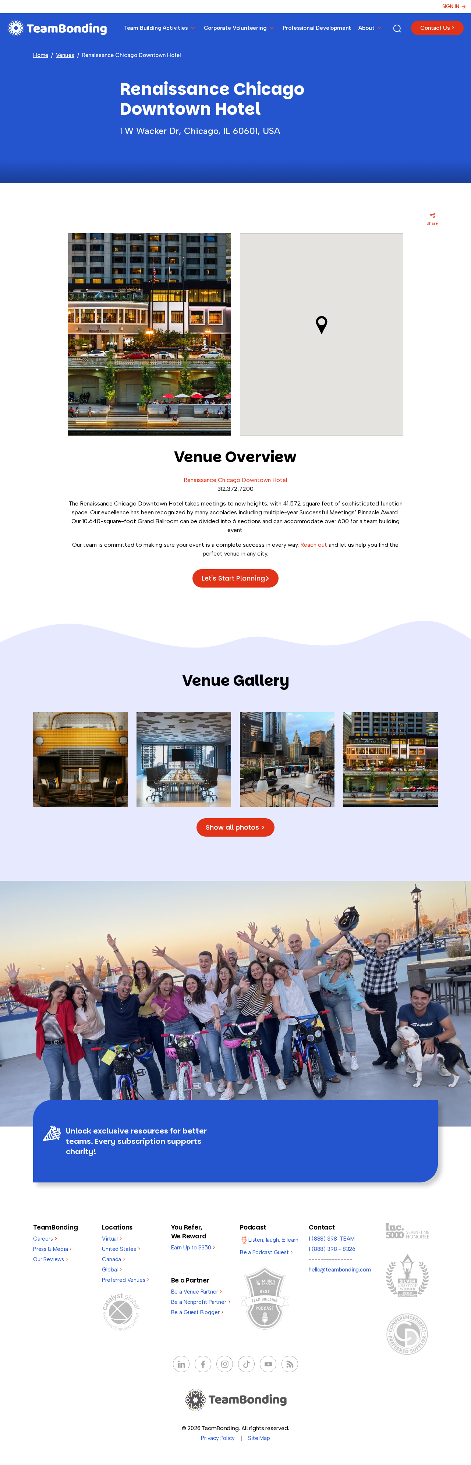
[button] (321, 325)
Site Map (259, 1438)
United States (121, 1249)
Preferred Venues (125, 1280)
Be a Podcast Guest (266, 1252)
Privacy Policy (217, 1438)
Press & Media (52, 1249)
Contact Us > (437, 28)
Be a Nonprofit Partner (200, 1302)
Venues (65, 55)
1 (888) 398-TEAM (331, 1238)
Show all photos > (235, 827)
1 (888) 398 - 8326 (332, 1249)
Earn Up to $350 (193, 1247)
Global (112, 1269)
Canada (113, 1259)
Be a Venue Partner (196, 1291)
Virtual (111, 1238)
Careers (45, 1238)
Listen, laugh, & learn (273, 1240)
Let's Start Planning (233, 578)
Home (40, 55)
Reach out (313, 544)
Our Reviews (50, 1259)
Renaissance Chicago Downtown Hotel (235, 479)
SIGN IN (450, 6)
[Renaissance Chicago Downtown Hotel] (80, 758)
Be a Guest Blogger (197, 1312)
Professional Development (317, 28)
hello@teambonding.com (340, 1269)
